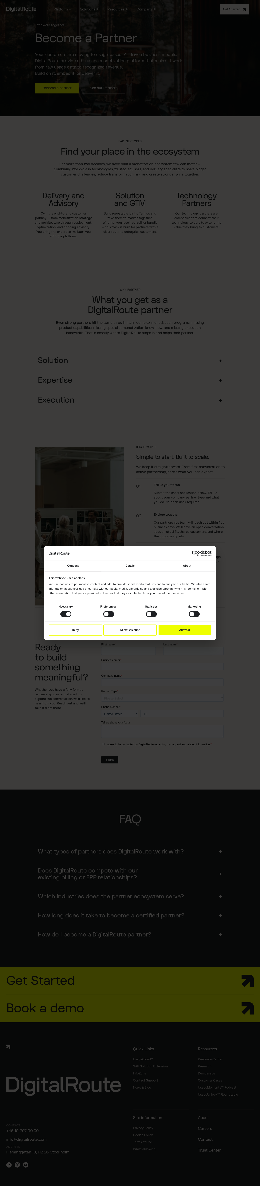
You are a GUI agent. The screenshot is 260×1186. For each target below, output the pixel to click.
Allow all (185, 630)
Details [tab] (130, 565)
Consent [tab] (73, 565)
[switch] (108, 614)
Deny (75, 630)
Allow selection (130, 630)
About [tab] (187, 565)
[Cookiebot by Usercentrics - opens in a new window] (194, 553)
